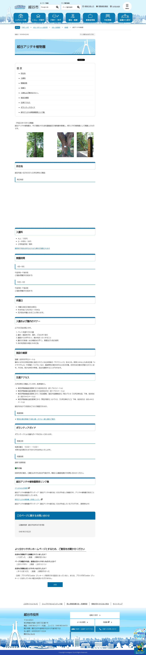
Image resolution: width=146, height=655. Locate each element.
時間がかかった (44, 571)
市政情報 (107, 20)
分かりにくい (41, 564)
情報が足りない (40, 557)
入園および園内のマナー (30, 93)
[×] (140, 648)
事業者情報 (90, 20)
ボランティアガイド (28, 107)
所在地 (23, 73)
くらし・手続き (38, 20)
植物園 (66, 27)
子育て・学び (55, 20)
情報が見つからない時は (100, 604)
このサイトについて (31, 604)
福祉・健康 (73, 20)
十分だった (22, 557)
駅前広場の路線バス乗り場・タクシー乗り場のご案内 (36, 419)
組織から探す (125, 20)
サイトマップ (117, 604)
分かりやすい (22, 564)
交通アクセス (25, 102)
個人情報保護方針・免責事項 (77, 604)
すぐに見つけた (23, 571)
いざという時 (20, 20)
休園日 (23, 88)
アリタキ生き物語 (21, 488)
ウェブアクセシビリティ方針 (52, 604)
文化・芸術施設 (56, 27)
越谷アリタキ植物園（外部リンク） (27, 499)
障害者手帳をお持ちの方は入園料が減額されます (32, 248)
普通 (30, 557)
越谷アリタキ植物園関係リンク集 (33, 112)
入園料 (23, 78)
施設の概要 (25, 97)
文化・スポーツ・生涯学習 (40, 27)
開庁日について (29, 634)
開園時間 (24, 83)
